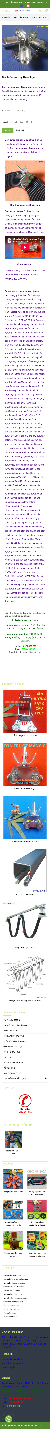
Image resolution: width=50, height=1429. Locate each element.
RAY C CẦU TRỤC (39, 17)
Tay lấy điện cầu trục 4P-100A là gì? (36, 1193)
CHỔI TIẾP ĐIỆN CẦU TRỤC (14, 1041)
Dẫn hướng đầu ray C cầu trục (25, 735)
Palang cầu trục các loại (13, 1152)
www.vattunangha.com (13, 1302)
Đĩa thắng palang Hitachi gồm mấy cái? (37, 1224)
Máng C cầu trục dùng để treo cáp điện (25, 1000)
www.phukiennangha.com (14, 1283)
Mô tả (7, 130)
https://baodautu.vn (10, 1317)
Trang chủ (6, 17)
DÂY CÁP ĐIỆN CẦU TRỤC (13, 1036)
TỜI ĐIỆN (7, 1057)
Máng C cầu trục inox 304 (25, 947)
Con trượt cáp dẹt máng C (25, 788)
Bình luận (20, 130)
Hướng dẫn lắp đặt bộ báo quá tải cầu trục (37, 1254)
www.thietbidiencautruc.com (15, 1298)
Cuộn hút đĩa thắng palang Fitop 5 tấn (13, 1224)
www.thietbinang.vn (11, 1290)
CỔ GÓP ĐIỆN (9, 1068)
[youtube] (28, 6)
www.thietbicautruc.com (13, 1287)
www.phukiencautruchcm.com (16, 1279)
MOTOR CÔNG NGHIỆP (13, 1063)
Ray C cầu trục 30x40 (25, 894)
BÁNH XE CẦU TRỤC (11, 1052)
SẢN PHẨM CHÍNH (21, 17)
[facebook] (22, 6)
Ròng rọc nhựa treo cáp (13, 1192)
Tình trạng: (6, 110)
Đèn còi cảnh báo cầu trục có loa (13, 1254)
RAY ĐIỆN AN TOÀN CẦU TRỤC (16, 1025)
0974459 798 (18, 2)
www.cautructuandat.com (14, 1275)
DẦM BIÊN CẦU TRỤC (12, 1073)
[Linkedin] (21, 122)
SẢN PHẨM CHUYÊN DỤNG (14, 1078)
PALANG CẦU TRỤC (11, 1020)
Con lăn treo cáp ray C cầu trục (25, 841)
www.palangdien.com (12, 1294)
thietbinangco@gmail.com (37, 2)
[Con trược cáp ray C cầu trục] (25, 10)
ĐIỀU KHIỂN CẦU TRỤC (12, 1047)
